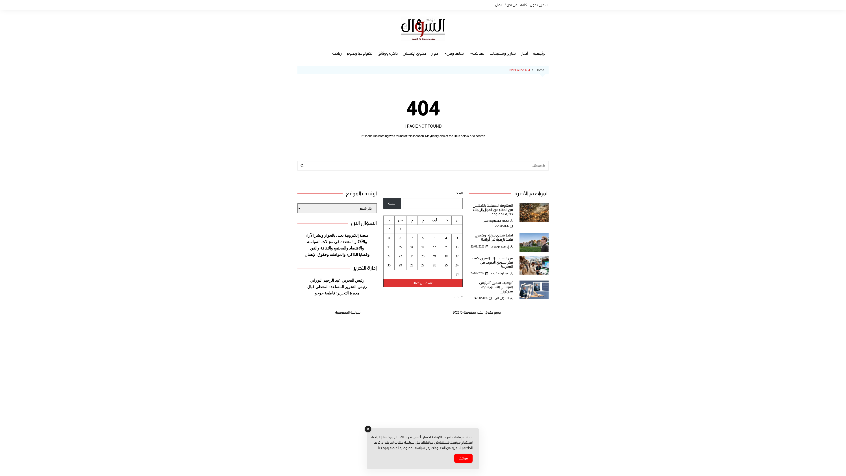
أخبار (524, 53)
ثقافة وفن (455, 53)
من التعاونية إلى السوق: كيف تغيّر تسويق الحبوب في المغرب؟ (492, 262)
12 (434, 247)
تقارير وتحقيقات (503, 53)
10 (457, 247)
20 (423, 256)
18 (446, 256)
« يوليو (458, 296)
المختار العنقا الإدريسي (496, 220)
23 (388, 256)
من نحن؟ (511, 5)
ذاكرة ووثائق (388, 53)
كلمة (523, 5)
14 (411, 247)
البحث (459, 193)
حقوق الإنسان (414, 53)
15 (400, 247)
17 (457, 256)
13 (422, 247)
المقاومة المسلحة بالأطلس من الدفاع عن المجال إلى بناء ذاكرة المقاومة (493, 210)
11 (446, 247)
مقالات (478, 53)
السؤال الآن (502, 298)
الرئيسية (539, 53)
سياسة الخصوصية (347, 312)
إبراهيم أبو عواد (500, 246)
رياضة (337, 53)
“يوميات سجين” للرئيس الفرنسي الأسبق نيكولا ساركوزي (496, 287)
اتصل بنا (497, 5)
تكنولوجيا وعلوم (360, 53)
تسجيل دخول (539, 5)
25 (446, 265)
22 (400, 256)
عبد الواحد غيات (500, 273)
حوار (434, 53)
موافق (463, 458)
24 (457, 265)
